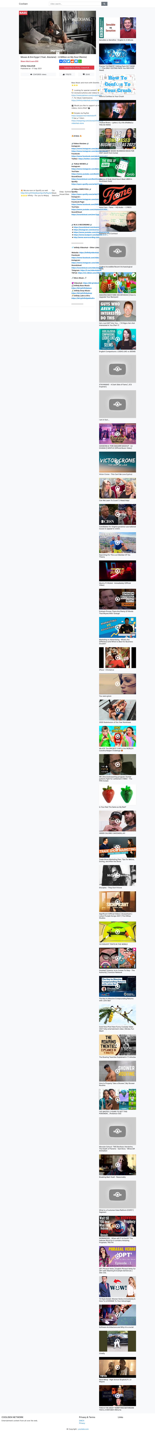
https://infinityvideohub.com (91, 252)
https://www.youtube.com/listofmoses (87, 174)
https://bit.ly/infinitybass (81, 288)
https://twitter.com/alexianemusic (92, 159)
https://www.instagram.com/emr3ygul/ (87, 199)
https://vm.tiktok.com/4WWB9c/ (91, 273)
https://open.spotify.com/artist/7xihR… (87, 184)
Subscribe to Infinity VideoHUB (76, 68)
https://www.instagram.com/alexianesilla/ (88, 149)
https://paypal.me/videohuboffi (83, 116)
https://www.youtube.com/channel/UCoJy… (92, 232)
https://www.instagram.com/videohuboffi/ (89, 263)
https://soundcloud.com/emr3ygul (85, 214)
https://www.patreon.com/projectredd (86, 95)
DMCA (81, 1421)
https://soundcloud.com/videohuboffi (86, 268)
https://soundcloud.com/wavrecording (90, 227)
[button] (104, 4)
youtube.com (83, 1429)
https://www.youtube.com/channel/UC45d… (89, 209)
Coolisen (23, 4)
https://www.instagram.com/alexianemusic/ (89, 151)
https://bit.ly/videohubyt (93, 283)
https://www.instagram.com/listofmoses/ (88, 169)
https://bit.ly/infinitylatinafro (83, 298)
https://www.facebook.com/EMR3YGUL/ (88, 204)
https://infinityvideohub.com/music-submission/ (90, 100)
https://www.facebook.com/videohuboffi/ (88, 258)
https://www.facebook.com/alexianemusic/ (89, 156)
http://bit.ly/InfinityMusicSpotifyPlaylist (36, 193)
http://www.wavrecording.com (86, 237)
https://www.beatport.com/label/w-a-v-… (91, 235)
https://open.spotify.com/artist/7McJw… (88, 194)
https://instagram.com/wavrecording (89, 230)
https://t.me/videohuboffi (90, 270)
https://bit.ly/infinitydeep (81, 293)
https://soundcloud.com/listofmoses (86, 179)
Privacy (82, 1423)
